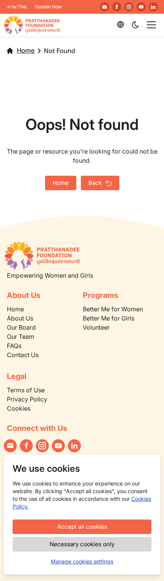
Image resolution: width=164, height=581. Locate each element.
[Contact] (104, 6)
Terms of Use (26, 390)
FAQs (14, 346)
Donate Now (48, 7)
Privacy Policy (27, 399)
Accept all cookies (82, 526)
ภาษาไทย (17, 7)
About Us (20, 318)
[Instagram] (128, 6)
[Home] (74, 255)
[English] (120, 24)
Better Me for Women (113, 309)
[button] (135, 25)
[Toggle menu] (151, 24)
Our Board (21, 327)
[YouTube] (141, 6)
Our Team (20, 336)
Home (26, 50)
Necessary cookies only (82, 544)
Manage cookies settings (82, 561)
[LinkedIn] (153, 6)
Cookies (19, 408)
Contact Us (23, 355)
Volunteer (96, 327)
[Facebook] (116, 6)
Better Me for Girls (108, 318)
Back (95, 182)
